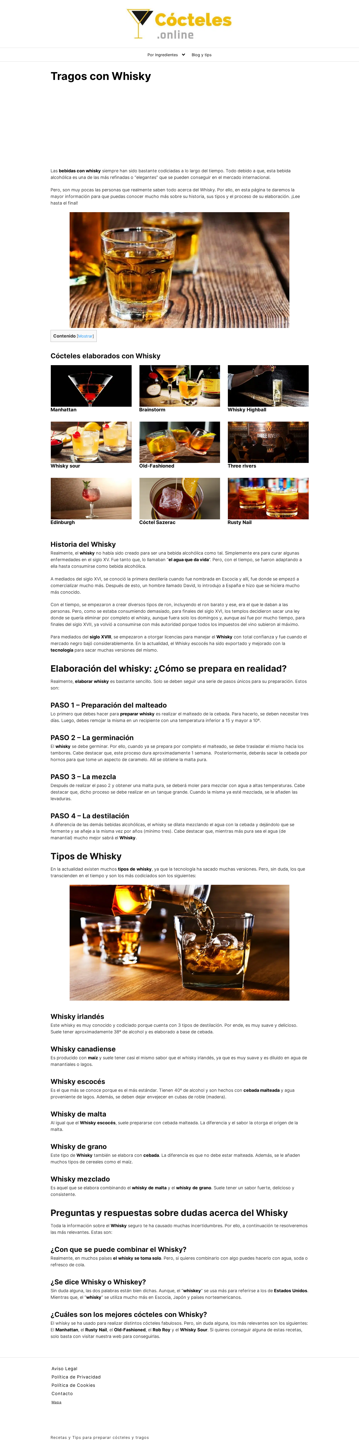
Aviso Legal (64, 1368)
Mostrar (85, 336)
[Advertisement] (179, 127)
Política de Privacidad (76, 1376)
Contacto (62, 1393)
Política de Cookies (73, 1385)
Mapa (57, 1402)
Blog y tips (201, 54)
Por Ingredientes (163, 54)
